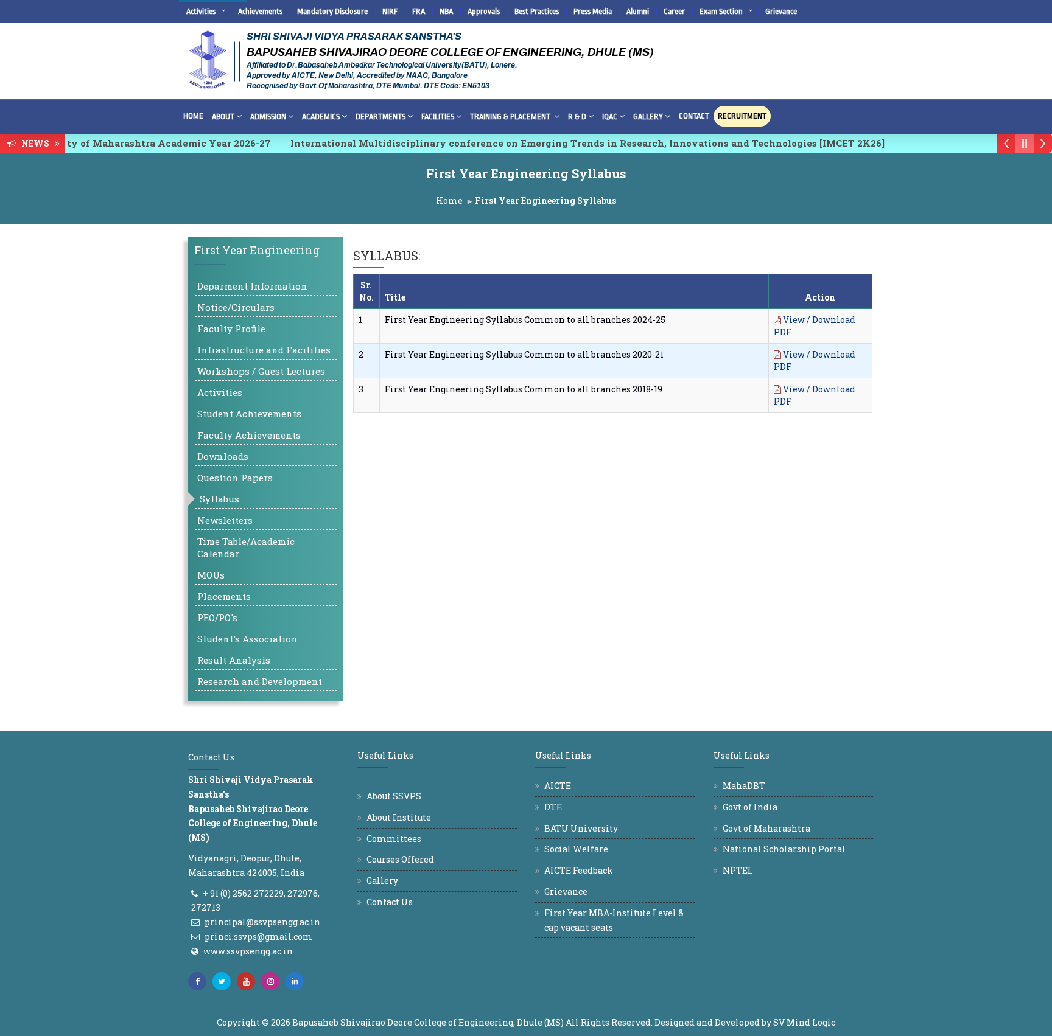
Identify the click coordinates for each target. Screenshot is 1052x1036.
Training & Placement (511, 116)
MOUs (211, 575)
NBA (446, 11)
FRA (418, 11)
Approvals (484, 11)
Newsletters (225, 520)
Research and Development (259, 681)
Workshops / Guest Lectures (261, 371)
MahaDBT (744, 785)
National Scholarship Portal (784, 849)
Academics (321, 116)
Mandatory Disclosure (332, 11)
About (223, 116)
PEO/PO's (217, 617)
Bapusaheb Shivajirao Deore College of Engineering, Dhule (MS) (428, 1022)
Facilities (437, 116)
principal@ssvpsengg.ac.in (262, 922)
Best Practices (536, 11)
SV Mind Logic (804, 1022)
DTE (553, 807)
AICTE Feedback (578, 870)
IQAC (609, 116)
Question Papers (235, 477)
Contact (694, 115)
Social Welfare (576, 849)
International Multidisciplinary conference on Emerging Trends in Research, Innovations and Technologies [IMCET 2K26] (567, 143)
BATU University (581, 828)
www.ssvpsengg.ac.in (248, 951)
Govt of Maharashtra (766, 828)
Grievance (781, 11)
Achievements (260, 11)
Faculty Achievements (249, 435)
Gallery (648, 116)
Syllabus (219, 499)
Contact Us (389, 902)
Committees (393, 838)
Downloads (222, 456)
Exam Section (721, 11)
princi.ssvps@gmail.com (258, 936)
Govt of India (750, 807)
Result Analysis (233, 660)
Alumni (637, 11)
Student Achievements (249, 414)
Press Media (592, 11)
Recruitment (742, 115)
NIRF (390, 11)
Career (674, 11)
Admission (268, 116)
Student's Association (247, 639)
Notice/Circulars (236, 307)
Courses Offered (400, 859)
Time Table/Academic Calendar (246, 547)
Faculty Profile (231, 328)
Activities (201, 11)
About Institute (398, 817)
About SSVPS (393, 796)
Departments (380, 116)
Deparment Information (252, 286)
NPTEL (738, 870)
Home (193, 115)
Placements (224, 596)
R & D (577, 116)
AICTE (557, 785)
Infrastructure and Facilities (264, 350)
